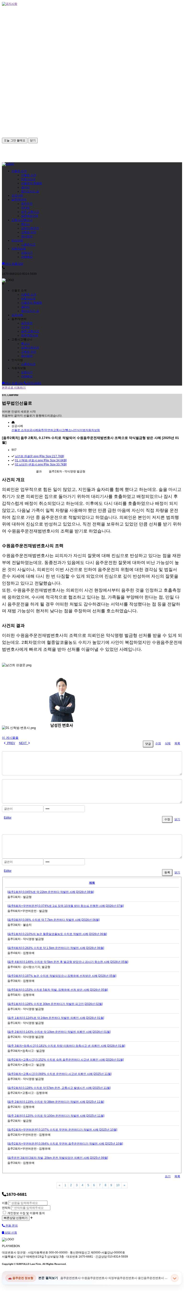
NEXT (23, 743)
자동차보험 (19, 248)
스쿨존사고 (28, 244)
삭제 (168, 743)
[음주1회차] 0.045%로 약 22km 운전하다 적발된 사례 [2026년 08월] (50, 892)
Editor (8, 817)
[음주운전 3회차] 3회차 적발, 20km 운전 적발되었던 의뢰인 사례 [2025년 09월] (57, 1157)
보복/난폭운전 (30, 228)
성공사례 (17, 195)
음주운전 (27, 203)
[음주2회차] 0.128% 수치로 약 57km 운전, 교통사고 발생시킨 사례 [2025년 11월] (58, 1088)
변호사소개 (28, 179)
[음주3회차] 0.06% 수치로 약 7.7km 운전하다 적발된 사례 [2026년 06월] (53, 919)
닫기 (33, 140)
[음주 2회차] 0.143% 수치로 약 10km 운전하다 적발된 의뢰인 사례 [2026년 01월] (58, 1032)
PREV (10, 743)
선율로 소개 (19, 171)
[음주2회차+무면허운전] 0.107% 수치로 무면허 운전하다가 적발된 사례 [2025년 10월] (62, 1129)
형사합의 (27, 236)
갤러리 (25, 187)
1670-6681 (34, 383)
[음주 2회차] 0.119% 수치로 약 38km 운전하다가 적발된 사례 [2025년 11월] (55, 1101)
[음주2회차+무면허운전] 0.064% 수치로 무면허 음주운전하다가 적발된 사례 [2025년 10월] (65, 1143)
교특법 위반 (28, 232)
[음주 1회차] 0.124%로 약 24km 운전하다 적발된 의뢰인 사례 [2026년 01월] (55, 1018)
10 (118, 1185)
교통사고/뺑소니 (22, 220)
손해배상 (27, 256)
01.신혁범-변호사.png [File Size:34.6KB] (41, 460)
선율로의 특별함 (31, 183)
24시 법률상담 (14, 263)
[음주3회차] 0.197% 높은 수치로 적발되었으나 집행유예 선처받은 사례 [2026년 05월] (61, 976)
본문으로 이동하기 (14, 387)
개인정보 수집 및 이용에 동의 (26, 1213)
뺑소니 (25, 224)
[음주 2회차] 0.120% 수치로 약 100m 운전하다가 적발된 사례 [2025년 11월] (55, 1115)
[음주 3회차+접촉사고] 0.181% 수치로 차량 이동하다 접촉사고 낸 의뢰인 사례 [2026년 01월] (66, 1045)
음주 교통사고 (30, 211)
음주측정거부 (29, 216)
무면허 (25, 207)
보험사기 (27, 252)
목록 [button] (177, 1176)
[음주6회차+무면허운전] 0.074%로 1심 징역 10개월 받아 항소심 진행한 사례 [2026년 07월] (65, 906)
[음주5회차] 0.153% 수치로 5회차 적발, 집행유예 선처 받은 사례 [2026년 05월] (57, 989)
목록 (177, 743)
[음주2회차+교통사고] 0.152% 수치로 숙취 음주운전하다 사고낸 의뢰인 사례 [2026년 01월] (65, 1059)
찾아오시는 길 (30, 191)
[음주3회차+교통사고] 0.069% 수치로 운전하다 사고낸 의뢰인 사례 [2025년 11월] (59, 1074)
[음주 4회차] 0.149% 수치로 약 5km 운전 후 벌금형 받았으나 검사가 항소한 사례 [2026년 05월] (67, 962)
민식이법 (17, 240)
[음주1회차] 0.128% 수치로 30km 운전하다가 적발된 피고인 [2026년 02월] (55, 1004)
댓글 (148, 744)
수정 (158, 743)
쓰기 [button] (168, 1176)
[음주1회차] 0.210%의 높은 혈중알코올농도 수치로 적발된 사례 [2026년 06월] (57, 934)
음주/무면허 (19, 199)
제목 (92, 882)
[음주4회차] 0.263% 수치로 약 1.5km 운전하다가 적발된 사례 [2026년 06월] (55, 948)
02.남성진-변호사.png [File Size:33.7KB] (41, 464)
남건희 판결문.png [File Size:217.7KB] (39, 456)
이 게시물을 (10, 738)
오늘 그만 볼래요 (14, 140)
